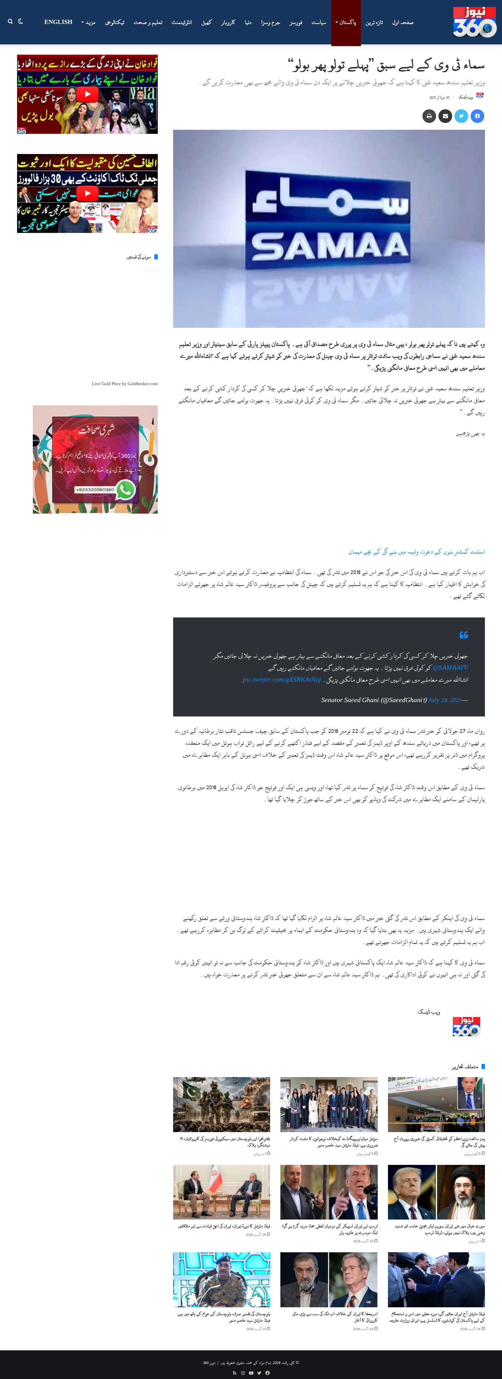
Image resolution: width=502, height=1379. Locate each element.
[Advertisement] (329, 495)
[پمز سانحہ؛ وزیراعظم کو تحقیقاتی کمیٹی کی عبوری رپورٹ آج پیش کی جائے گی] (436, 1104)
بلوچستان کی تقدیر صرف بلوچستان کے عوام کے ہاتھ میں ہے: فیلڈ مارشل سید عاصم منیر (223, 1317)
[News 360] (475, 22)
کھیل (206, 22)
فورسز (296, 22)
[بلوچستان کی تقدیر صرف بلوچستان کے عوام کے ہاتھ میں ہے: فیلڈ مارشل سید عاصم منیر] (221, 1279)
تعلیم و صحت (148, 22)
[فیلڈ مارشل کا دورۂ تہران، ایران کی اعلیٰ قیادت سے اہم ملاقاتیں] (221, 1192)
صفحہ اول (403, 22)
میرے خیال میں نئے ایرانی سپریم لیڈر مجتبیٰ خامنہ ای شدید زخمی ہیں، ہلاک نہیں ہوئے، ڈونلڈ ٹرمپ (440, 1229)
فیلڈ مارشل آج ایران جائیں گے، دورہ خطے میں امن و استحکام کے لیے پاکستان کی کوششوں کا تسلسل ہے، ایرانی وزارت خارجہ (437, 1317)
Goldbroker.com (143, 384)
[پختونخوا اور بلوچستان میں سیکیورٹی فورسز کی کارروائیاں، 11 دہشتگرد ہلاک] (221, 1104)
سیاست (319, 22)
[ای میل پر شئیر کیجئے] (445, 116)
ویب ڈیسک (466, 97)
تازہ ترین (374, 22)
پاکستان (348, 22)
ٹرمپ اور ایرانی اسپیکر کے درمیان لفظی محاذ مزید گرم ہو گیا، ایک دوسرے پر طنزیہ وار (330, 1229)
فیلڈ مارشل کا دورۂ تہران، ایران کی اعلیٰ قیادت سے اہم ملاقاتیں (224, 1226)
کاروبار (228, 22)
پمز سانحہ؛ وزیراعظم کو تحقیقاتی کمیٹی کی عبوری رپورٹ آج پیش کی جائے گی (439, 1141)
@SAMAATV (450, 667)
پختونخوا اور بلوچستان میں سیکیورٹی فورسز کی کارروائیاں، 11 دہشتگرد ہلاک (225, 1141)
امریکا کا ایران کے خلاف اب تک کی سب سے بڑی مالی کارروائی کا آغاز (335, 1317)
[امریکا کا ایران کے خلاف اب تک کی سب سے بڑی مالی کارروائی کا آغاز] (328, 1279)
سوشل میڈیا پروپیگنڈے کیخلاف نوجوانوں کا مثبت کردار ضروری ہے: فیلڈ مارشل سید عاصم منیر (334, 1141)
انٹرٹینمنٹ (182, 22)
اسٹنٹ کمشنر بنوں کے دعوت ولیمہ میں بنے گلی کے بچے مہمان (417, 551)
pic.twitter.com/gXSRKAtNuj (282, 679)
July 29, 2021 (444, 700)
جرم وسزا (270, 22)
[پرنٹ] (429, 116)
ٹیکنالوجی (114, 22)
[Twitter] (461, 116)
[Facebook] (477, 116)
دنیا (248, 22)
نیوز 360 (209, 1362)
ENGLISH (58, 22)
